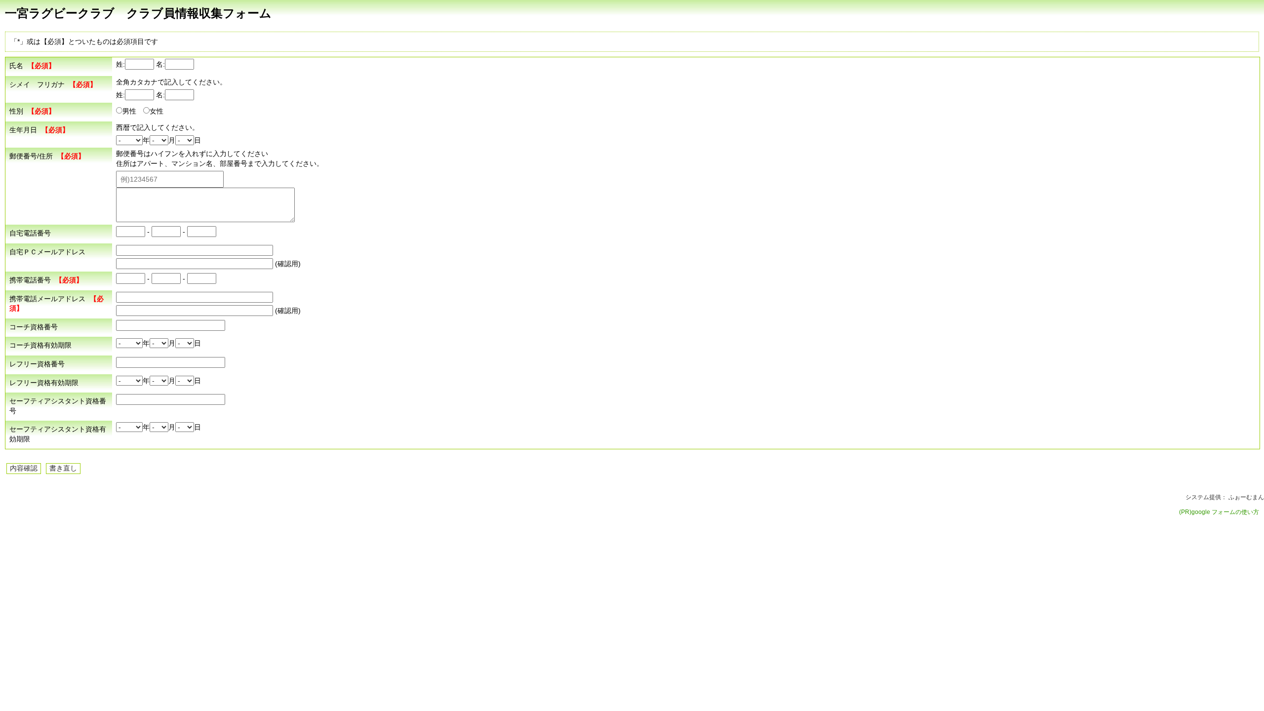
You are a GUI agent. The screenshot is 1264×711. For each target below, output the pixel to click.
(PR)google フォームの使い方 (1219, 512)
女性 (156, 111)
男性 (129, 111)
